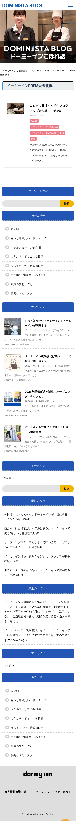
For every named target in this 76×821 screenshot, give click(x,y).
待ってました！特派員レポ (27, 265)
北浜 (62, 133)
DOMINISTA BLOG (22, 5)
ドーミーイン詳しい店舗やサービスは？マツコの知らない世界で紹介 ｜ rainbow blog (37, 635)
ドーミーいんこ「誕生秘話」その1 (25, 630)
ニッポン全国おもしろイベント (30, 275)
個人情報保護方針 (15, 791)
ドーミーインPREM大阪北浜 (44, 127)
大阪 (33, 139)
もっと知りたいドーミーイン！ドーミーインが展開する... (48, 323)
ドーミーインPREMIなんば (43, 133)
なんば (34, 121)
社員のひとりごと (22, 284)
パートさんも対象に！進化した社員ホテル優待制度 (48, 429)
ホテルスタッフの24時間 (26, 247)
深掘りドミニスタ (22, 293)
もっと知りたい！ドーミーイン (30, 238)
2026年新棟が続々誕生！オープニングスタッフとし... (47, 394)
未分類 (15, 229)
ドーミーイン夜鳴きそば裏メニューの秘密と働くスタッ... (48, 359)
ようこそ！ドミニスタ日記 (27, 256)
